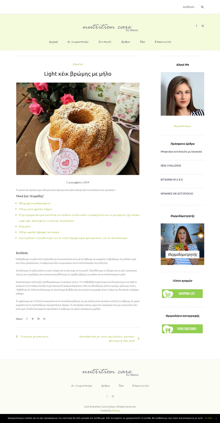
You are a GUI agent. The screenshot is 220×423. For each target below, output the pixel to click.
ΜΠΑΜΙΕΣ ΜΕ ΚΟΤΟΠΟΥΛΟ (177, 193)
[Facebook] (196, 26)
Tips (142, 41)
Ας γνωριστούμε (78, 41)
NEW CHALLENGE (171, 165)
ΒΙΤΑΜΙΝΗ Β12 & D (172, 179)
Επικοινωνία (163, 41)
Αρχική (53, 41)
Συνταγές (104, 41)
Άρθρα (125, 41)
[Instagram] (202, 26)
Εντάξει (208, 418)
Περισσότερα (182, 126)
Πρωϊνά (78, 64)
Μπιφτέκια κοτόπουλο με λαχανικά (181, 151)
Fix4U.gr (116, 410)
